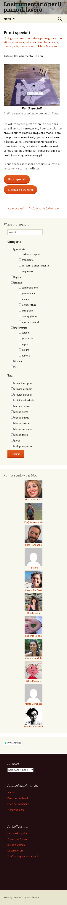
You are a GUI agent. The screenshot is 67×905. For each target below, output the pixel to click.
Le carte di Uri (15, 850)
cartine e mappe (30, 254)
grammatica (28, 293)
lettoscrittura (28, 304)
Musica (18, 361)
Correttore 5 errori (17, 839)
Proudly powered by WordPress (21, 897)
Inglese (18, 277)
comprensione (29, 287)
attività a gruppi (23, 394)
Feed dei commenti (18, 804)
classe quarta (50, 42)
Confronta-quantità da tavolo (23, 856)
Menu (7, 18)
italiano (35, 38)
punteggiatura (48, 38)
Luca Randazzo (48, 46)
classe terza (27, 46)
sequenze (27, 271)
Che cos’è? (13, 208)
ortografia (27, 310)
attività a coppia (23, 383)
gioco (17, 440)
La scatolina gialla (17, 833)
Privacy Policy (14, 742)
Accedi (11, 792)
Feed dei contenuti (17, 798)
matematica (20, 327)
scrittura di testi (30, 322)
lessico (25, 299)
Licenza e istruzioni (20, 189)
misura (25, 349)
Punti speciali (16, 179)
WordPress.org (15, 809)
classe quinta (11, 46)
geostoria (19, 249)
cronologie (27, 259)
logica (24, 344)
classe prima (21, 412)
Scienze (18, 367)
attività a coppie (23, 389)
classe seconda (23, 429)
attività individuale (24, 400)
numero (25, 355)
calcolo (25, 332)
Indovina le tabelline (46, 208)
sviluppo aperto (23, 446)
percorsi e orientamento (35, 265)
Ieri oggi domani (16, 844)
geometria (27, 338)
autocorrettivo (33, 42)
